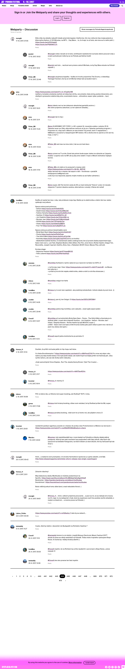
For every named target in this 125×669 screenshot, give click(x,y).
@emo (50, 105)
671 (106, 576)
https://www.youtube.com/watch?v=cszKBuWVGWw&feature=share (60, 428)
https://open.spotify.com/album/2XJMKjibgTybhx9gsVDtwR (64, 478)
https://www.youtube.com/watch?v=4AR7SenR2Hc (66, 371)
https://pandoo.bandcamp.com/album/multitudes (63, 480)
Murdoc (31, 437)
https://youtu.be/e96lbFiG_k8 (55, 215)
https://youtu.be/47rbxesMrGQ (61, 251)
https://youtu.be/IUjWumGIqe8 (57, 219)
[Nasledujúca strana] (65, 580)
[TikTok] (119, 667)
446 (74, 576)
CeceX (31, 318)
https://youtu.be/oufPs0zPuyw (52, 234)
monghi (19, 38)
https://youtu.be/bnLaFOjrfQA (59, 236)
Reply (37, 47)
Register (67, 18)
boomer (32, 381)
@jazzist (51, 65)
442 (50, 576)
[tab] (12, 5)
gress (31, 403)
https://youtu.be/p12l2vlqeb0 (46, 42)
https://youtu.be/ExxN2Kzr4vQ (59, 213)
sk (120, 2)
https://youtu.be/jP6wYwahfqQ (57, 253)
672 (111, 576)
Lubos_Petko (21, 513)
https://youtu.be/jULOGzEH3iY (60, 232)
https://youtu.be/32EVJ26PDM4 (83, 299)
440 (39, 576)
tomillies (19, 200)
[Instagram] (112, 667)
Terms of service (15, 32)
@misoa (51, 290)
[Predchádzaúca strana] (13, 576)
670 (100, 576)
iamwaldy (19, 526)
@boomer (51, 437)
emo (17, 92)
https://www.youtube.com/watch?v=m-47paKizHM (54, 92)
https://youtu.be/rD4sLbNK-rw (57, 217)
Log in (57, 18)
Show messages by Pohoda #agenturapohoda (97, 29)
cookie (31, 300)
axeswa (31, 263)
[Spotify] (115, 667)
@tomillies (52, 263)
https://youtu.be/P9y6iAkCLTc (46, 44)
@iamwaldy (52, 535)
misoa (31, 281)
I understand (89, 663)
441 (45, 576)
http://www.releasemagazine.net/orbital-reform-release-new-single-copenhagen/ (66, 459)
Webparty (16, 29)
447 (79, 576)
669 (94, 576)
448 (85, 576)
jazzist (31, 54)
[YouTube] (109, 667)
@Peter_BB (52, 144)
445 (68, 576)
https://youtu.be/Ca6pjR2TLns (54, 226)
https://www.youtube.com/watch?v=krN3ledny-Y (53, 513)
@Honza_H (52, 381)
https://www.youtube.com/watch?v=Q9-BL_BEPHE (66, 169)
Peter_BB (32, 77)
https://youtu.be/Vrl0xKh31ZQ (53, 209)
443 (56, 576)
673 (60, 580)
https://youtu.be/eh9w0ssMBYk (53, 224)
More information (75, 662)
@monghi (51, 54)
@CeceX (51, 336)
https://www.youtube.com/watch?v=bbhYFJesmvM (85, 267)
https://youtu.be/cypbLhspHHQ (55, 238)
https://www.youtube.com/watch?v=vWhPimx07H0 (74, 353)
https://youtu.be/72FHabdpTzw (52, 221)
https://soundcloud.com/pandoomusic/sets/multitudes (66, 482)
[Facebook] (106, 667)
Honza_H (19, 349)
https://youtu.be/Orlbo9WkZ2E (57, 211)
